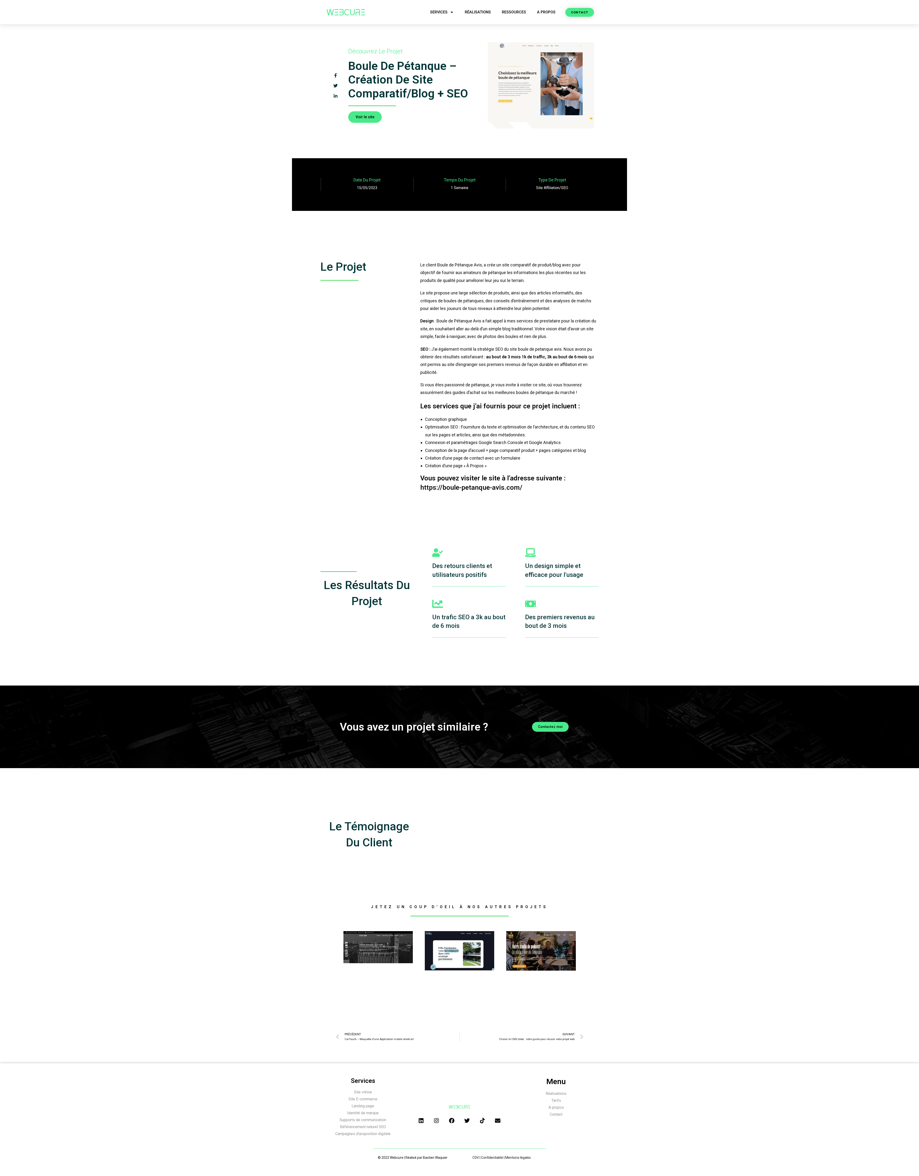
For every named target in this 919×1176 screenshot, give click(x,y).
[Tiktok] (482, 1120)
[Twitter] (467, 1120)
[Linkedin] (421, 1120)
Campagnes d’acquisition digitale (363, 1133)
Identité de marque (363, 1113)
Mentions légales (518, 1157)
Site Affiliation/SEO (552, 188)
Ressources (514, 12)
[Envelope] (497, 1120)
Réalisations (478, 12)
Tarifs (556, 1100)
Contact (556, 1114)
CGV (475, 1157)
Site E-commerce (362, 1099)
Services (439, 12)
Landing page (363, 1106)
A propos (546, 12)
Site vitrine (363, 1092)
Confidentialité (492, 1157)
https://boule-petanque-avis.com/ (471, 487)
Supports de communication (363, 1120)
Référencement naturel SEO (363, 1127)
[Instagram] (436, 1120)
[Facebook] (451, 1120)
